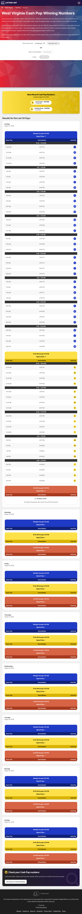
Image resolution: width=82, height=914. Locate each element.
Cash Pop (35, 30)
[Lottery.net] (9, 4)
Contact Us (25, 911)
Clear (34, 57)
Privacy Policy (48, 911)
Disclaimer (40, 911)
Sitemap (18, 911)
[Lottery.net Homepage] (2, 7)
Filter (43, 57)
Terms (64, 911)
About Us (32, 911)
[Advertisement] (41, 70)
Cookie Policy (57, 911)
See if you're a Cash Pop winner (15, 882)
